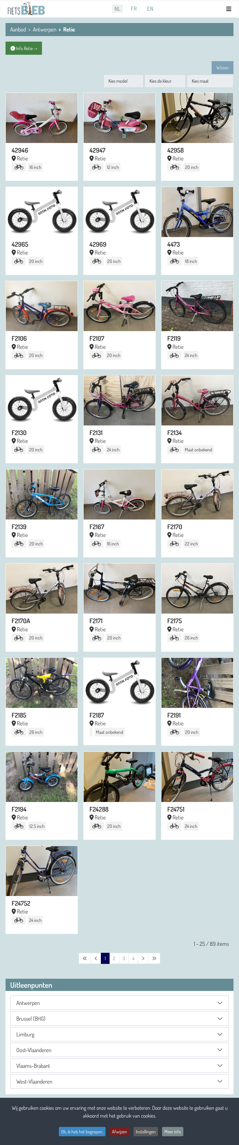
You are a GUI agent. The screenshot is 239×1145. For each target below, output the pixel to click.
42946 (20, 150)
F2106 (19, 338)
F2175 (174, 620)
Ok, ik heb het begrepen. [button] (82, 1132)
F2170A (21, 620)
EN (150, 8)
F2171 (96, 620)
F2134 (174, 432)
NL (117, 8)
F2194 (19, 809)
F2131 (96, 432)
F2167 (96, 526)
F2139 (19, 526)
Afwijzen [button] (119, 1132)
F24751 (175, 809)
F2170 (174, 526)
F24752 (21, 903)
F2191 (174, 715)
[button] (119, 1003)
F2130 (19, 432)
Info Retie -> (26, 48)
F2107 (96, 338)
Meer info (172, 1132)
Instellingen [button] (146, 1132)
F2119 (174, 338)
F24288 (98, 809)
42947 (97, 150)
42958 (175, 150)
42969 (97, 244)
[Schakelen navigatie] (230, 9)
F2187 (96, 715)
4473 (173, 244)
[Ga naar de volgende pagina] (143, 958)
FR (134, 8)
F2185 (19, 715)
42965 (20, 244)
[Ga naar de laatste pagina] (154, 958)
